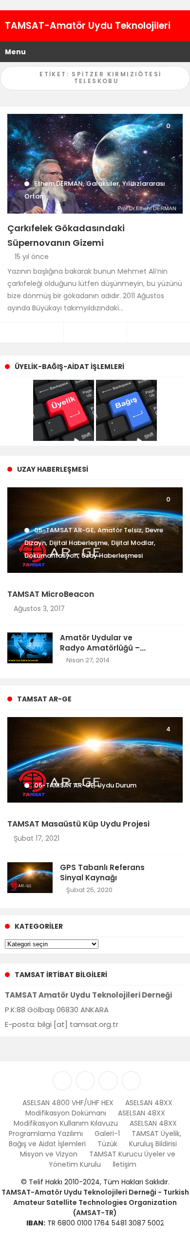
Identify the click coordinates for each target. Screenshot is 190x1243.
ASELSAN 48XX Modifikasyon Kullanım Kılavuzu (89, 1118)
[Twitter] (85, 1080)
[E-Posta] (131, 1080)
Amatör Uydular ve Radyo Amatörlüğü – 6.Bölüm (100, 647)
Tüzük (107, 1144)
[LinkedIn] (62, 1080)
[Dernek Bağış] (126, 409)
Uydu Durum (116, 785)
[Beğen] (32, 332)
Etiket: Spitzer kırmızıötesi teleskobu (99, 77)
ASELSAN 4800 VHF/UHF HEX (68, 1103)
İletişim (124, 1164)
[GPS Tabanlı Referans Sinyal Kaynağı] (30, 877)
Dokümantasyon (51, 555)
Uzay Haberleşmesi (52, 469)
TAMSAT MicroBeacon (50, 594)
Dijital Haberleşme (78, 542)
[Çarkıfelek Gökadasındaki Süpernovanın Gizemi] (95, 163)
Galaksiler (102, 183)
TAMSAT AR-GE (44, 699)
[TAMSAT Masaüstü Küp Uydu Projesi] (95, 759)
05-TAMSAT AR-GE (64, 530)
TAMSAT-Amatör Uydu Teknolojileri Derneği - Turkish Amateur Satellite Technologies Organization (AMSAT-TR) (95, 1202)
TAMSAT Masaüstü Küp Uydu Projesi (78, 823)
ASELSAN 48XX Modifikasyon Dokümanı (99, 1108)
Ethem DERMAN (58, 183)
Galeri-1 (107, 1133)
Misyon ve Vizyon (48, 1154)
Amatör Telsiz (119, 530)
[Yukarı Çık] (171, 1214)
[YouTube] (108, 1080)
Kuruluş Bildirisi (153, 1144)
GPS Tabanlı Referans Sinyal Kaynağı (102, 872)
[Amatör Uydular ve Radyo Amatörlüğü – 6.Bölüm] (30, 647)
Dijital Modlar (132, 542)
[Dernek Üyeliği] (63, 409)
